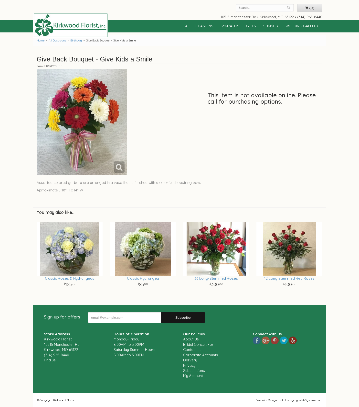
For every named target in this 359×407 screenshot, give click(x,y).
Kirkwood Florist (70, 25)
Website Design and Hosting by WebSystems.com (289, 400)
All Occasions (199, 26)
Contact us (192, 349)
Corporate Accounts (200, 355)
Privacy (189, 365)
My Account (193, 375)
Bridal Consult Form (200, 344)
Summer (270, 26)
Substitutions (194, 370)
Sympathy (230, 26)
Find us (50, 360)
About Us (191, 339)
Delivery (190, 360)
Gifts (251, 26)
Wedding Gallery (302, 26)
